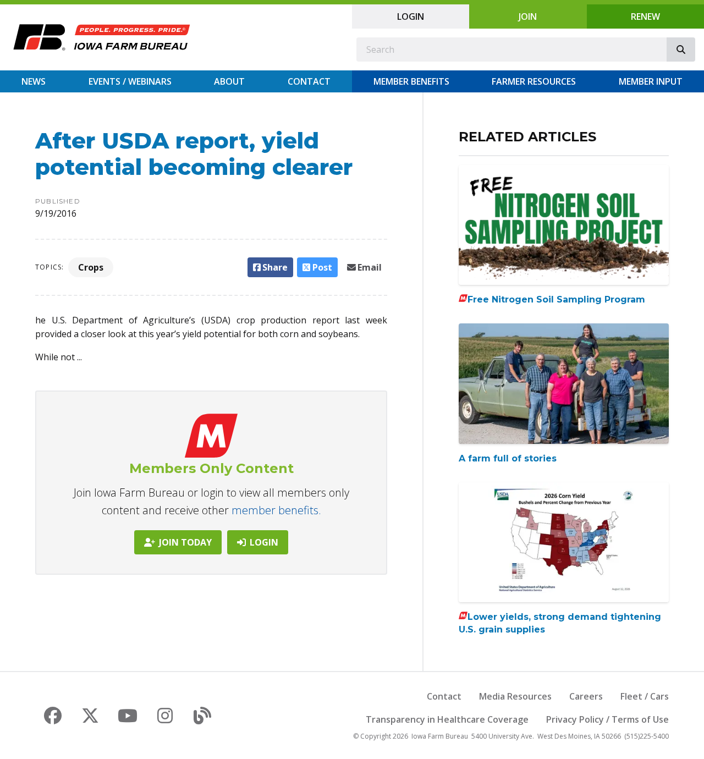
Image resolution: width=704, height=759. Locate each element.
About (229, 81)
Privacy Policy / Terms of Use (607, 719)
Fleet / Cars (644, 696)
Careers (586, 696)
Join (528, 16)
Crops (90, 267)
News (33, 81)
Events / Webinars (130, 81)
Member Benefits (411, 81)
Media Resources (515, 696)
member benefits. (276, 510)
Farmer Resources (534, 81)
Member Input (651, 81)
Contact (309, 81)
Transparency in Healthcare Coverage (447, 719)
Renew (645, 16)
